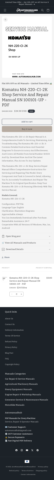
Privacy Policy (11, 347)
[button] (5, 10)
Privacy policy (43, 467)
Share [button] (7, 257)
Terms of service (27, 471)
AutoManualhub (17, 467)
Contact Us (10, 324)
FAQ (7, 359)
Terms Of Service (12, 336)
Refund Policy (11, 342)
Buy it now (27, 129)
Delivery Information (14, 330)
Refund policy (14, 471)
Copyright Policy (12, 364)
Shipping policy (41, 471)
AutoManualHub (30, 467)
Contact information (28, 474)
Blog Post (9, 353)
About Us (9, 319)
